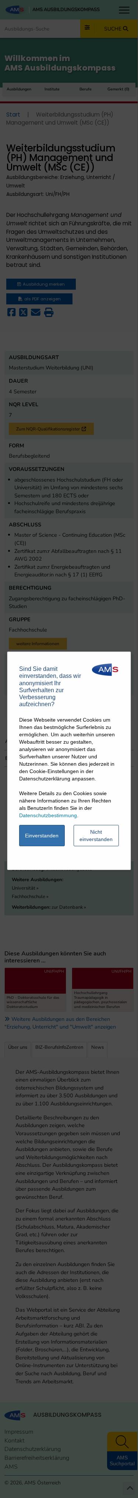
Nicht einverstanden (96, 835)
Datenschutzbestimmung (48, 815)
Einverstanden (42, 836)
